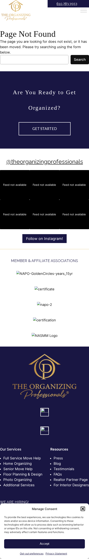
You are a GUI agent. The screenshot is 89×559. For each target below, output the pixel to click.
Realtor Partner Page (71, 480)
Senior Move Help (17, 469)
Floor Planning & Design (22, 474)
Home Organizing (17, 463)
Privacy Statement (56, 553)
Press (58, 458)
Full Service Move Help (22, 458)
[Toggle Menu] (83, 11)
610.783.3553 (67, 4)
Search (80, 59)
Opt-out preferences (31, 553)
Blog (57, 463)
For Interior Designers (71, 485)
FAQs (58, 474)
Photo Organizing (17, 480)
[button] (83, 509)
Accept (44, 543)
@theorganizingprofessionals (44, 161)
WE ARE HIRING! (14, 502)
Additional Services (19, 485)
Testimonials (64, 469)
